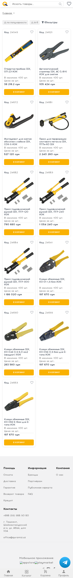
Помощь (9, 468)
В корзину (19, 92)
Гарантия (9, 487)
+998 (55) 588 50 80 (16, 515)
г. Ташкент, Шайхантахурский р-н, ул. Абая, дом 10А (15, 526)
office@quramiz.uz (14, 537)
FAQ (30, 494)
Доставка (9, 481)
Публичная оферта (40, 487)
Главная (8, 13)
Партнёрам (35, 481)
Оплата (8, 474)
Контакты (10, 509)
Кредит (8, 500)
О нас (59, 474)
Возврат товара (13, 494)
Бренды (33, 474)
